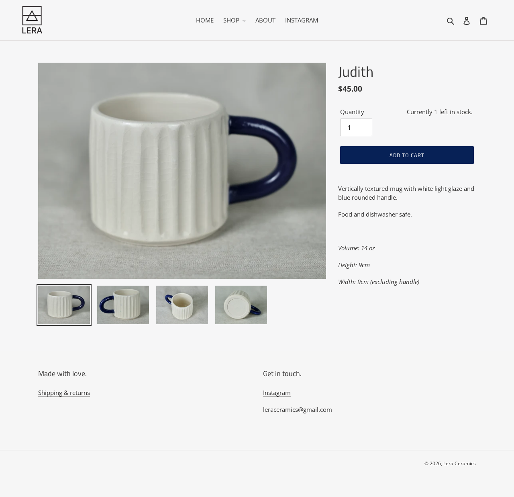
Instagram (277, 393)
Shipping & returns (64, 393)
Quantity (352, 112)
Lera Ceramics (459, 463)
